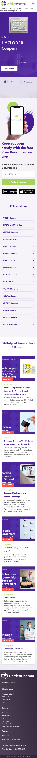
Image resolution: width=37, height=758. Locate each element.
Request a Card (8, 694)
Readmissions (6, 715)
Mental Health (6, 724)
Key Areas (5, 721)
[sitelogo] (13, 3)
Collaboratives (10, 597)
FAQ (3, 702)
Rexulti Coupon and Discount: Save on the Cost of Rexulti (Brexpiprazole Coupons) (17, 391)
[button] (33, 3)
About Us (5, 697)
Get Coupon (9, 68)
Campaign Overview (13, 648)
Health (4, 718)
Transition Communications (10, 726)
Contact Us (6, 699)
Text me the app (18, 182)
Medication (5, 713)
